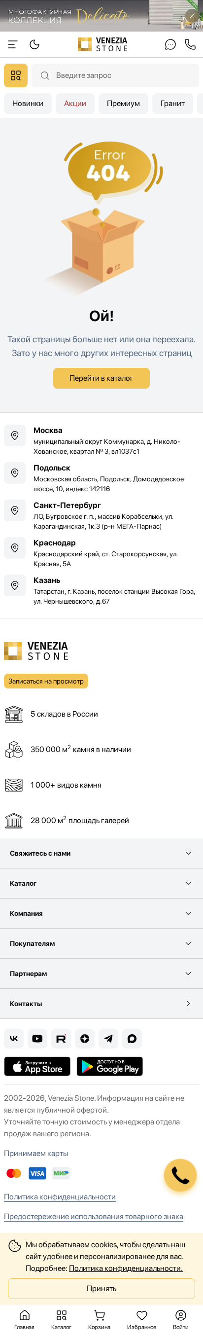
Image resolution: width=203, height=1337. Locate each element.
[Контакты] (170, 44)
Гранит (173, 103)
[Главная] (103, 44)
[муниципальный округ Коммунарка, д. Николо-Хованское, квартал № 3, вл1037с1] (101, 440)
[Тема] (13, 44)
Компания (26, 913)
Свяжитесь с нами (40, 853)
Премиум (123, 103)
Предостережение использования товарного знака (93, 1216)
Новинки (27, 103)
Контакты (26, 1004)
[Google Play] (109, 1066)
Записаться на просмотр (46, 681)
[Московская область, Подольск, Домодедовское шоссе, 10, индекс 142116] (101, 478)
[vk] (14, 1038)
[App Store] (37, 1066)
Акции (75, 103)
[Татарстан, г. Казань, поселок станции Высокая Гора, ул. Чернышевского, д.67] (101, 590)
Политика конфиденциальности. (126, 1268)
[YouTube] (37, 1038)
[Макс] (132, 1038)
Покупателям (32, 943)
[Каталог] (16, 75)
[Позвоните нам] (190, 44)
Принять (101, 1288)
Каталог (23, 883)
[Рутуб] (61, 1038)
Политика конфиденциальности (60, 1196)
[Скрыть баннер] (192, 16)
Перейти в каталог (101, 378)
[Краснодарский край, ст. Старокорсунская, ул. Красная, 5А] (101, 553)
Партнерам (28, 973)
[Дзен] (85, 1038)
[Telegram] (108, 1038)
